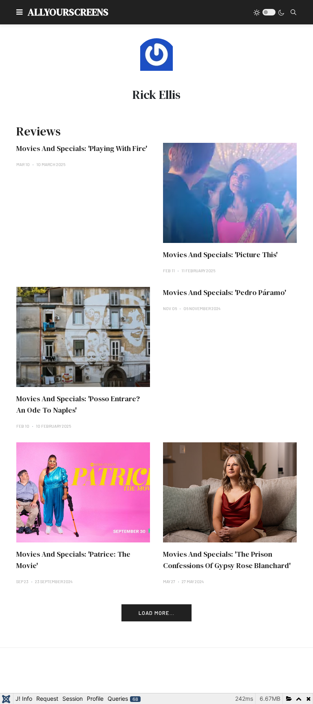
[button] (19, 12)
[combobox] (293, 12)
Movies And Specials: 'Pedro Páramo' (224, 292)
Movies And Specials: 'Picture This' (220, 254)
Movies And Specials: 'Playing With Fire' (81, 148)
